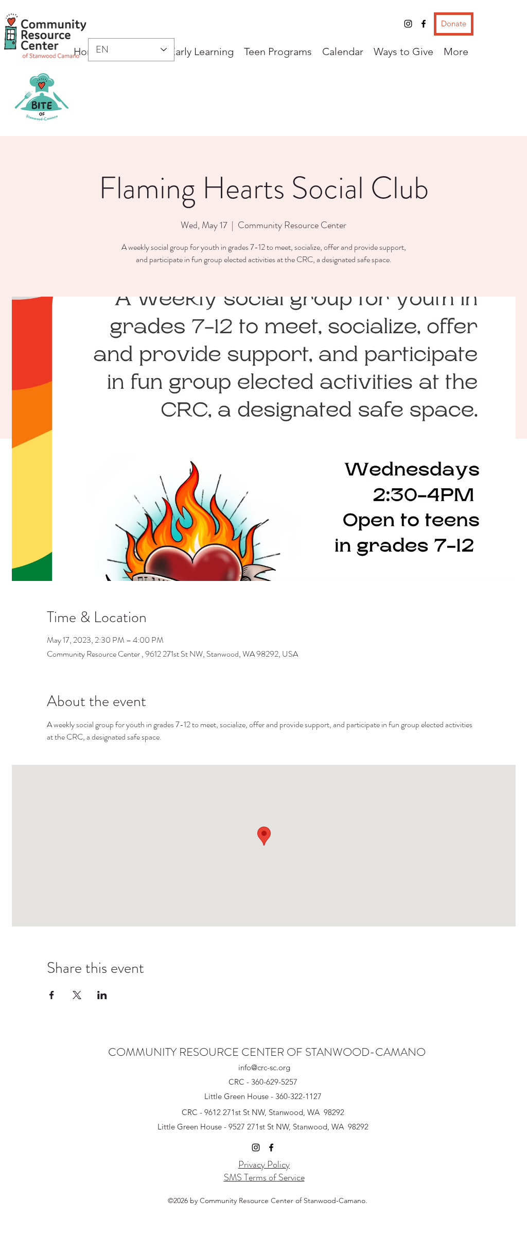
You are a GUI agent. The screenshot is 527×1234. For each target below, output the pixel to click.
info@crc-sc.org (264, 1067)
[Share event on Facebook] (52, 995)
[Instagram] (408, 24)
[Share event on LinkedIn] (102, 995)
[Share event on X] (77, 995)
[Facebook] (423, 24)
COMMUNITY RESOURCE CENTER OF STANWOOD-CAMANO (267, 1052)
